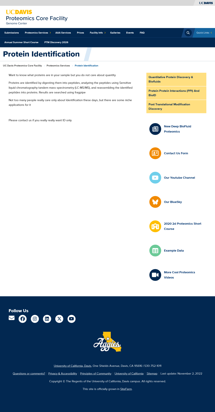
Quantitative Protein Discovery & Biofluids (171, 79)
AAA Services (63, 32)
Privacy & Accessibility (62, 373)
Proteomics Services (36, 32)
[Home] (36, 16)
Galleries (115, 32)
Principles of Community (95, 373)
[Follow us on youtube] (72, 319)
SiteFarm (126, 389)
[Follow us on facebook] (23, 319)
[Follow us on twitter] (59, 319)
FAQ (142, 32)
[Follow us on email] (11, 319)
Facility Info (96, 32)
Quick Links (202, 32)
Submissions (11, 32)
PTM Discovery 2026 (56, 42)
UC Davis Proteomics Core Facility (22, 65)
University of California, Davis (72, 366)
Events (130, 32)
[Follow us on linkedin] (47, 319)
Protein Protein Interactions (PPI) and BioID (174, 93)
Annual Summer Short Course (21, 42)
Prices (80, 32)
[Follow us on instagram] (35, 319)
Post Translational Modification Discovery (169, 106)
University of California (129, 373)
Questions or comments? (29, 373)
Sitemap (152, 373)
